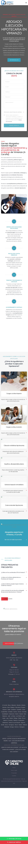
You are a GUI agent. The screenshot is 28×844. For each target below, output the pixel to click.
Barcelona (18, 707)
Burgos (23, 707)
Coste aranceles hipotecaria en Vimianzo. (14, 55)
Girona (19, 711)
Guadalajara (5, 714)
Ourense (10, 720)
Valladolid (6, 727)
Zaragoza (21, 727)
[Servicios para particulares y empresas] (14, 762)
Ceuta (23, 709)
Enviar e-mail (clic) (14, 684)
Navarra (5, 720)
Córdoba (10, 711)
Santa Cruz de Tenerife (14, 722)
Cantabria (13, 709)
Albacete (13, 705)
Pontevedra (21, 720)
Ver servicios (13, 59)
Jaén (9, 716)
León (23, 716)
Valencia (25, 724)
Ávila (8, 707)
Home (14, 767)
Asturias (4, 707)
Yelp (14, 660)
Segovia (23, 722)
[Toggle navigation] (26, 2)
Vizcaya (12, 727)
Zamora (17, 727)
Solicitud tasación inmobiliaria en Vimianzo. (14, 52)
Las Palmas (19, 716)
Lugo (7, 718)
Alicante (19, 705)
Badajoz (12, 707)
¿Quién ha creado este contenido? (9, 747)
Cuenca (15, 711)
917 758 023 (16, 672)
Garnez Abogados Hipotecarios (14, 657)
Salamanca (5, 722)
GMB (11, 660)
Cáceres (4, 709)
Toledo (20, 724)
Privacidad (14, 773)
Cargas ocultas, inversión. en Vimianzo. (14, 46)
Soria (6, 724)
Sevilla (2, 724)
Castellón (19, 709)
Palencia (15, 720)
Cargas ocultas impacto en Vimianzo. (14, 44)
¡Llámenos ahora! (8, 598)
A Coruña (4, 705)
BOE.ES (4, 738)
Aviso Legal (14, 770)
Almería (23, 705)
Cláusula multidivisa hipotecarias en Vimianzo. (14, 48)
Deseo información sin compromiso (14, 643)
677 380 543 (16, 670)
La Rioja (13, 716)
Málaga (15, 718)
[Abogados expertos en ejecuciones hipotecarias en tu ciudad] (7, 2)
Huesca (21, 714)
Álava (9, 705)
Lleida (3, 718)
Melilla (19, 718)
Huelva (16, 714)
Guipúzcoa (11, 714)
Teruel (16, 724)
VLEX (9, 740)
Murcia (23, 718)
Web (17, 660)
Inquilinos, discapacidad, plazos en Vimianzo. (14, 50)
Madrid (11, 718)
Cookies (14, 775)
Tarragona (11, 724)
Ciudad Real (4, 711)
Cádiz (8, 709)
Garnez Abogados (9, 38)
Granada (24, 711)
